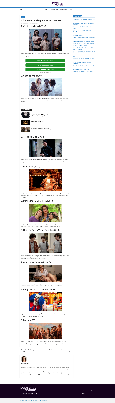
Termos (83, 388)
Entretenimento (54, 9)
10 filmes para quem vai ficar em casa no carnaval (59, 350)
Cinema (22, 17)
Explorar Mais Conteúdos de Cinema (45, 60)
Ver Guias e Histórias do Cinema (45, 69)
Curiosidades (63, 9)
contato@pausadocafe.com (33, 393)
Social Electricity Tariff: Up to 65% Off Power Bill (83, 65)
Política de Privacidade (87, 390)
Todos (70, 9)
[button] (73, 9)
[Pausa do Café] (21, 9)
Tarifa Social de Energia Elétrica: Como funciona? (83, 41)
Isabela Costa (35, 23)
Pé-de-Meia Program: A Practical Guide (81, 45)
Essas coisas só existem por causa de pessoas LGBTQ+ (32, 350)
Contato (84, 393)
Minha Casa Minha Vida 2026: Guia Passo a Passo (84, 43)
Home (46, 9)
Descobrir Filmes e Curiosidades (45, 65)
